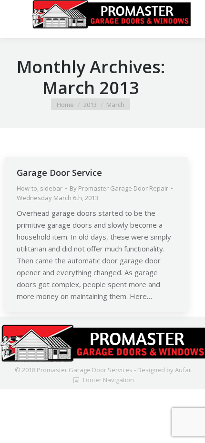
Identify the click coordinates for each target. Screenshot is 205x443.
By (119, 188)
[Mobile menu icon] (20, 14)
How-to (27, 188)
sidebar (51, 188)
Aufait (183, 370)
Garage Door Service (59, 172)
